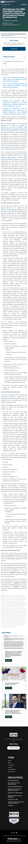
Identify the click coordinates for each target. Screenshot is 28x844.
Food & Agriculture (13, 780)
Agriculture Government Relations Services (14, 789)
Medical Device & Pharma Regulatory (15, 796)
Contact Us (14, 48)
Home (2, 33)
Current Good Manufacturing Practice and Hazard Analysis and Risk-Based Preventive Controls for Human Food (15, 79)
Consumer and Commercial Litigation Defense (16, 802)
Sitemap (23, 835)
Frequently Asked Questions (20, 129)
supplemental (13, 209)
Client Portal (11, 771)
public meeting (5, 147)
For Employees (12, 769)
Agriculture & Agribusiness (15, 793)
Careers (10, 767)
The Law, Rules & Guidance (14, 127)
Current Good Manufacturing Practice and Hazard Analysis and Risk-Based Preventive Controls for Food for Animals (15, 85)
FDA (6, 33)
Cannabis (10, 805)
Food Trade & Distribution (15, 786)
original (3, 207)
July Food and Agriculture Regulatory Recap (12, 684)
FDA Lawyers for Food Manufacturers (14, 783)
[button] (24, 56)
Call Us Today (13, 744)
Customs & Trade (13, 799)
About (9, 762)
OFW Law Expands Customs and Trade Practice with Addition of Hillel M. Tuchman (13, 712)
